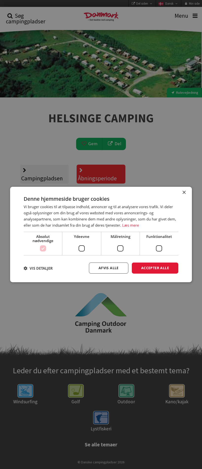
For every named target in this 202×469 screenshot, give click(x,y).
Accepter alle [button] (155, 268)
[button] (38, 268)
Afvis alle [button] (109, 268)
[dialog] (101, 234)
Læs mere (130, 225)
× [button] (184, 192)
